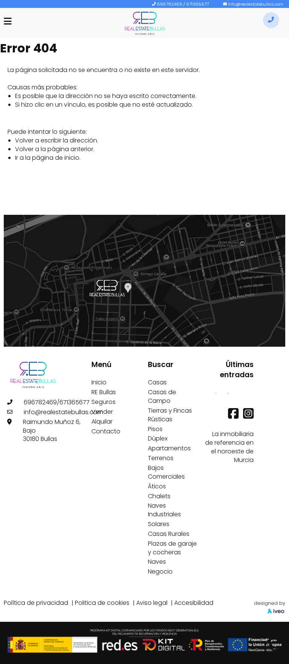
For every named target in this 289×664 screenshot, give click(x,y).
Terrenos (160, 458)
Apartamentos (169, 448)
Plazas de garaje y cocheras (172, 548)
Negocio (160, 571)
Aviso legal (151, 602)
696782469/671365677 (57, 402)
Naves (157, 561)
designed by (269, 603)
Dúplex (157, 438)
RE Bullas (103, 392)
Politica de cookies (102, 602)
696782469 (169, 4)
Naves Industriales (164, 510)
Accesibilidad (193, 602)
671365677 (197, 4)
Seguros (103, 402)
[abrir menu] (8, 21)
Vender (102, 411)
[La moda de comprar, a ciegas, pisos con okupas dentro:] (228, 393)
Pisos (155, 429)
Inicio (98, 382)
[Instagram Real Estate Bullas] (248, 416)
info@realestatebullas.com (255, 4)
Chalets (159, 496)
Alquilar (102, 421)
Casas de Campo (162, 396)
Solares (158, 524)
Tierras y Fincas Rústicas (170, 415)
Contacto (105, 431)
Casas (157, 382)
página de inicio (55, 157)
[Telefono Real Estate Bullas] (271, 20)
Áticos (157, 486)
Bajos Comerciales (166, 472)
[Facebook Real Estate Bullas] (234, 416)
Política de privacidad (36, 602)
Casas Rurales (168, 533)
